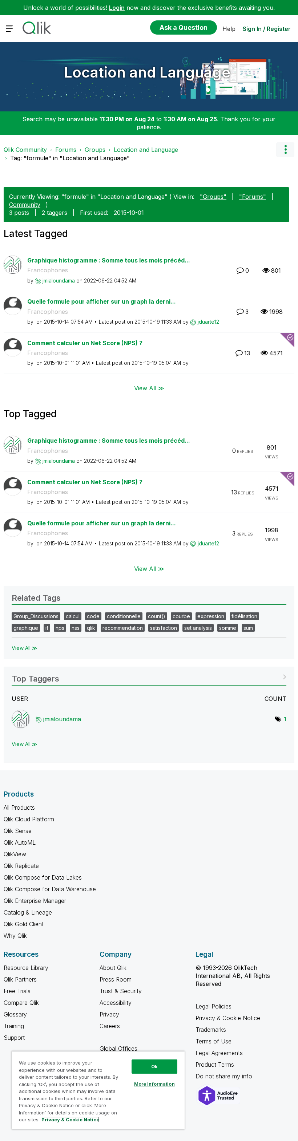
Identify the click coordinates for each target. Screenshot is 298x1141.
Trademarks (211, 1029)
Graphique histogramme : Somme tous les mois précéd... (108, 260)
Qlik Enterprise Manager (35, 900)
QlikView (15, 854)
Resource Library (26, 967)
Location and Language (147, 72)
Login (117, 7)
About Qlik (113, 967)
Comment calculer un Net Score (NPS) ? (84, 343)
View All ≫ (149, 388)
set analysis (198, 628)
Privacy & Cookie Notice (228, 1018)
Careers (110, 1026)
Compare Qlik (21, 1002)
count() (156, 616)
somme (227, 628)
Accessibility (116, 1002)
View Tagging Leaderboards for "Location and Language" (149, 676)
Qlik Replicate (21, 865)
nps (60, 628)
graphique (25, 628)
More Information (154, 1084)
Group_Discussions (36, 616)
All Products (19, 807)
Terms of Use (213, 1041)
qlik (91, 628)
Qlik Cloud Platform (29, 819)
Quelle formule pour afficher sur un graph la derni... (101, 301)
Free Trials (17, 991)
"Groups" (213, 196)
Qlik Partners (20, 979)
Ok (154, 1066)
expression (210, 616)
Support (14, 1037)
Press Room (116, 979)
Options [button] (285, 149)
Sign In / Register (267, 28)
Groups (95, 149)
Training (14, 1026)
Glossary (15, 1014)
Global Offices (118, 1048)
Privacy (109, 1014)
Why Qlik (15, 935)
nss (76, 628)
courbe (181, 616)
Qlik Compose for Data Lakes (43, 877)
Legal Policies (213, 1006)
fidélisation (244, 616)
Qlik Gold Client (24, 924)
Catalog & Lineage (28, 912)
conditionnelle (124, 616)
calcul (73, 616)
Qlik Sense (18, 830)
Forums (65, 149)
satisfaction (163, 628)
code (93, 616)
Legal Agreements (219, 1053)
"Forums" (252, 196)
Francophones (47, 270)
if (46, 628)
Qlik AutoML (20, 842)
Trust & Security (121, 991)
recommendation (122, 628)
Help (228, 28)
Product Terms (215, 1064)
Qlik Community (25, 149)
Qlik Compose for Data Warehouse (50, 889)
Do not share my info (225, 1076)
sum (248, 628)
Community (24, 204)
